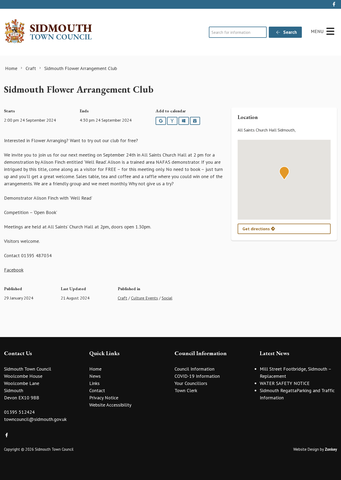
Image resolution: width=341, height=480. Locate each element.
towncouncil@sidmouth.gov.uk (35, 419)
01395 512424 (19, 412)
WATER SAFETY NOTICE (285, 383)
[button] (284, 173)
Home (95, 369)
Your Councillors (190, 383)
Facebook (13, 270)
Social (167, 298)
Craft (122, 298)
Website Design (306, 449)
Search (289, 32)
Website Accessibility (110, 405)
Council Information (194, 369)
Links (94, 383)
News (95, 376)
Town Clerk (185, 390)
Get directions (256, 228)
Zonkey (331, 449)
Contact (97, 390)
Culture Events (144, 298)
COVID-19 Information (197, 376)
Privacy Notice (103, 398)
